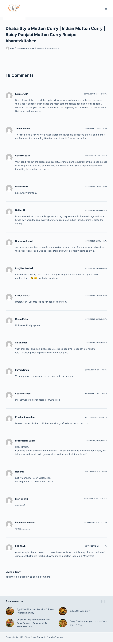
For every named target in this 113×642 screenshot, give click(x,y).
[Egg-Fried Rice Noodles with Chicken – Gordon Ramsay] (10, 611)
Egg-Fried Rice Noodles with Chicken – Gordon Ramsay (35, 611)
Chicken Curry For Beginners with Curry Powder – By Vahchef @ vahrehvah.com (33, 623)
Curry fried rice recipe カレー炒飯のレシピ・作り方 (88, 623)
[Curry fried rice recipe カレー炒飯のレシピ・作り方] (63, 623)
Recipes (40, 48)
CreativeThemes (55, 637)
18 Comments (53, 48)
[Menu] (106, 8)
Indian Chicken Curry (80, 611)
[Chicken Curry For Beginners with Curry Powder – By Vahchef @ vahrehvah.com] (10, 623)
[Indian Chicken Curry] (63, 611)
